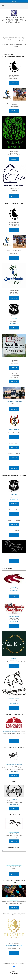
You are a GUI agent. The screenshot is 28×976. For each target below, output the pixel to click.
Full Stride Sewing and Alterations (14, 764)
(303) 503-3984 (14, 771)
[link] (14, 13)
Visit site (14, 740)
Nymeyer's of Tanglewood (14, 698)
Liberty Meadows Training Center (14, 401)
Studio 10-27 (14, 658)
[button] (3, 5)
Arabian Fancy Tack (14, 900)
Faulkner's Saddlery (14, 616)
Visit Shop (14, 596)
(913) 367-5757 (14, 323)
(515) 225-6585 (14, 703)
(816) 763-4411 (14, 621)
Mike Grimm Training (14, 429)
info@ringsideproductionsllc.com (14, 945)
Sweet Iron (14, 587)
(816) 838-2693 (14, 804)
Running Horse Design (14, 832)
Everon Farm (14, 318)
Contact (14, 159)
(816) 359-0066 (14, 590)
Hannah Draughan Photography (14, 865)
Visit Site (14, 82)
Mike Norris (14, 799)
